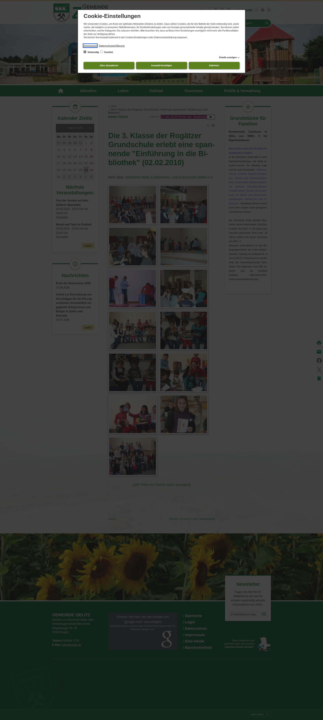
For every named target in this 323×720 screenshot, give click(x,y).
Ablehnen (214, 65)
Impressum (90, 45)
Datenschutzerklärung (112, 45)
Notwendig (93, 52)
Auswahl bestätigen (161, 65)
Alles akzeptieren (109, 65)
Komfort (108, 52)
